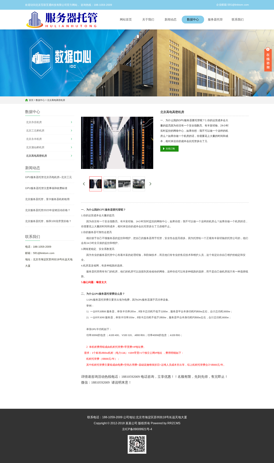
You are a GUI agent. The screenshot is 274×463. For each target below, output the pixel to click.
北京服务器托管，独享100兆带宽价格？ (48, 221)
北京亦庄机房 (34, 122)
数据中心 (193, 19)
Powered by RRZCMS (165, 423)
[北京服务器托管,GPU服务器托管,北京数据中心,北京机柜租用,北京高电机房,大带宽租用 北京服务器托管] (63, 19)
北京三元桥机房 (35, 130)
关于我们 (148, 19)
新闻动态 (171, 19)
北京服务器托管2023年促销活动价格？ (47, 210)
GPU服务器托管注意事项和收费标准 (46, 188)
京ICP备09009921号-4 (137, 429)
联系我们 (238, 19)
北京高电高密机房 (56, 100)
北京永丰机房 (34, 138)
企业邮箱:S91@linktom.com (232, 4)
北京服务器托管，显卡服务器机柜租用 (47, 199)
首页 (31, 100)
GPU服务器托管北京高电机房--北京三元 (48, 177)
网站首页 (126, 19)
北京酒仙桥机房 (35, 147)
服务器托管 (215, 19)
